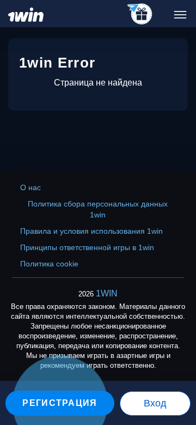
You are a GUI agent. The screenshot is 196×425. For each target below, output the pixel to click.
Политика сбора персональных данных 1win (98, 209)
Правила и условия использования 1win (91, 231)
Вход (155, 403)
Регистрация (59, 403)
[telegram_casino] (140, 15)
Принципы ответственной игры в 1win (87, 247)
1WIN (107, 293)
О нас (30, 187)
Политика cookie (49, 263)
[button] (177, 379)
